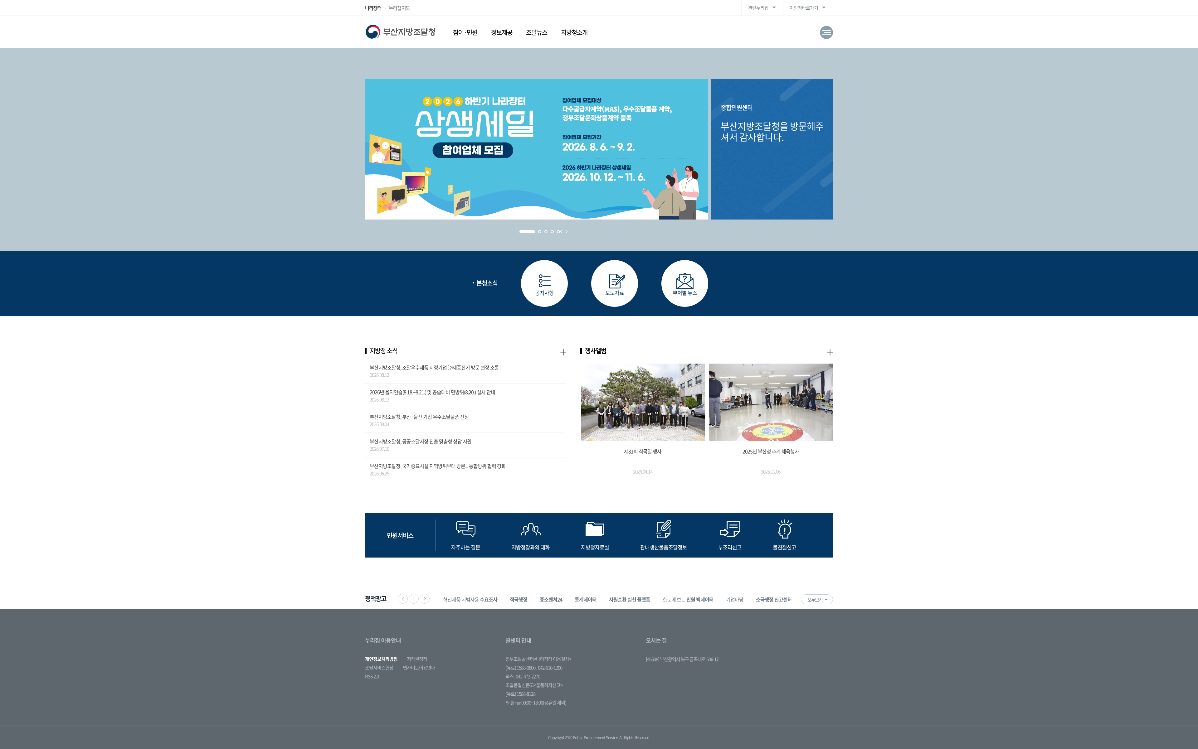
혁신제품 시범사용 (470, 599)
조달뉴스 (536, 32)
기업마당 (734, 599)
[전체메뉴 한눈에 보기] (826, 32)
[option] (470, 599)
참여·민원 (465, 32)
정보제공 (501, 32)
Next (566, 231)
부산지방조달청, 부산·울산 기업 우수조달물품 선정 (419, 416)
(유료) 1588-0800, (520, 667)
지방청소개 (574, 32)
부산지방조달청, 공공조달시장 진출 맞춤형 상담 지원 (420, 441)
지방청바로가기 (804, 7)
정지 (414, 599)
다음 (425, 599)
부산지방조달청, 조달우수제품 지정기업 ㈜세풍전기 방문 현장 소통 (434, 367)
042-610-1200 (550, 667)
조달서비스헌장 (379, 667)
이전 (403, 599)
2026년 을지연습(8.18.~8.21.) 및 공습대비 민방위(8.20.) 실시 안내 (432, 392)
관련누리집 (758, 7)
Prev (561, 231)
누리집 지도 (399, 8)
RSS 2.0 (372, 676)
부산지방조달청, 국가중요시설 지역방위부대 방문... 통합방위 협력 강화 (438, 466)
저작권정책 (417, 658)
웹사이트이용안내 (419, 667)
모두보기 (814, 599)
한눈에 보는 (688, 599)
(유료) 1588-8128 (520, 693)
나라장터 (373, 8)
